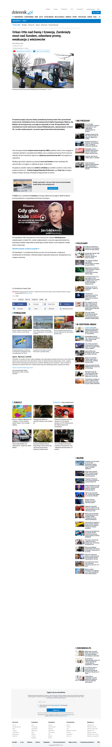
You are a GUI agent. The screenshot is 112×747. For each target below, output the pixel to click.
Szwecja (34, 299)
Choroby (69, 732)
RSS (98, 742)
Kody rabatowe (52, 726)
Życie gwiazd (51, 732)
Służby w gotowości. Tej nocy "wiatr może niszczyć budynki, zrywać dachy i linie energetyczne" (52, 183)
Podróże (33, 736)
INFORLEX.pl (64, 9)
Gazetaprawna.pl (16, 726)
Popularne (56, 402)
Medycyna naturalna (71, 730)
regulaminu (57, 705)
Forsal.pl (14, 730)
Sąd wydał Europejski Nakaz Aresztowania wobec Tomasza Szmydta (20, 372)
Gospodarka (34, 728)
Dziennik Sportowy (53, 25)
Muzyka (50, 736)
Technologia (34, 726)
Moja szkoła (51, 730)
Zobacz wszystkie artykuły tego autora (22, 367)
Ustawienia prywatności (87, 742)
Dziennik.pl (34, 722)
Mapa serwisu (73, 742)
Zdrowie (33, 734)
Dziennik (14, 28)
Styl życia (69, 736)
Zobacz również (53, 188)
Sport (32, 732)
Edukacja (50, 728)
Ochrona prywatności (59, 742)
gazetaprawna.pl (91, 9)
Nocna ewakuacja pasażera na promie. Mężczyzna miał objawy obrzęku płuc (63, 332)
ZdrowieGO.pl (80, 9)
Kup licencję (29, 293)
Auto (32, 725)
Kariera (38, 742)
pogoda (20, 299)
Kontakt (14, 742)
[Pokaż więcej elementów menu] (99, 17)
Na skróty (15, 722)
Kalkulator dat (90, 725)
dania (41, 299)
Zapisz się (56, 710)
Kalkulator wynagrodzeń (93, 736)
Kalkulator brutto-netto (92, 734)
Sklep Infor (15, 736)
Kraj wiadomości (68, 402)
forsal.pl (56, 9)
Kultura (50, 737)
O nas (22, 742)
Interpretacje (15, 734)
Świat (25, 21)
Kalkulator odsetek (91, 732)
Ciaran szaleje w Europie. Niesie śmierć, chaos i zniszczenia (22, 331)
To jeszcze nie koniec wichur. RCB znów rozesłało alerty (42, 350)
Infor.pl (14, 725)
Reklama (29, 742)
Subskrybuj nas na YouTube (23, 51)
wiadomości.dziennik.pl (23, 28)
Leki (67, 728)
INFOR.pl (48, 9)
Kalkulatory (90, 722)
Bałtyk (27, 299)
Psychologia (69, 734)
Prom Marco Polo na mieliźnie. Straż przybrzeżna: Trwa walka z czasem (43, 332)
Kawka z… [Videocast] (41, 25)
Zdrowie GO (31, 25)
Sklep (98, 9)
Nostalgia (24, 25)
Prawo (68, 725)
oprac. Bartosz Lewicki (17, 43)
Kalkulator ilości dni (91, 726)
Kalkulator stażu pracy (92, 728)
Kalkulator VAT (90, 730)
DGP (72, 9)
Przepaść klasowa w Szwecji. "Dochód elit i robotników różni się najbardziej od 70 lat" (21, 351)
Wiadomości (16, 21)
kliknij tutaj (64, 715)
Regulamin (47, 742)
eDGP (13, 728)
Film (49, 734)
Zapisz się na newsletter (42, 51)
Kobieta (50, 725)
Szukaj (97, 12)
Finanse (68, 726)
